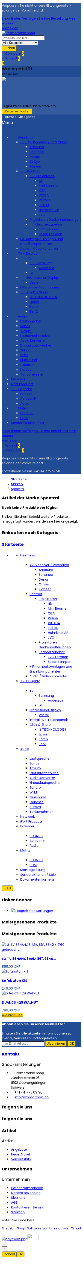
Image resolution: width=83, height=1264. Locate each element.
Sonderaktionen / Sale (29, 422)
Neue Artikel (20, 1154)
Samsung (41, 263)
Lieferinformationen (27, 1188)
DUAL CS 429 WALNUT (20, 1002)
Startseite (13, 544)
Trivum (26, 331)
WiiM (24, 355)
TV (25, 258)
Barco (34, 306)
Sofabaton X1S (14, 980)
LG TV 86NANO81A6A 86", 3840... (29, 958)
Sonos (25, 326)
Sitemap (18, 1212)
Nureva (26, 369)
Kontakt (10, 1054)
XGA (42, 190)
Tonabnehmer (32, 374)
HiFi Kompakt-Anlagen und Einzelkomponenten (41, 241)
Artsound (37, 147)
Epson (34, 302)
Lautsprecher (31, 321)
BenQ (34, 311)
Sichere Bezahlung (26, 1193)
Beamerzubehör (46, 224)
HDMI (24, 418)
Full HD (44, 205)
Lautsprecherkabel (35, 335)
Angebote (19, 1149)
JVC (42, 214)
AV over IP (28, 398)
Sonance (37, 152)
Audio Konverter (33, 340)
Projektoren (42, 176)
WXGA (44, 195)
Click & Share (34, 292)
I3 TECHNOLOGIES (43, 297)
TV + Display (24, 253)
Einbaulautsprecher (35, 345)
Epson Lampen (50, 234)
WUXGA (45, 200)
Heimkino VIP (49, 210)
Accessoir (46, 268)
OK (7, 888)
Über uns (18, 1197)
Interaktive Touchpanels (39, 287)
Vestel (34, 282)
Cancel (9, 1254)
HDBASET (27, 393)
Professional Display (39, 277)
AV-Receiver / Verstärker (43, 142)
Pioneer (36, 166)
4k (41, 181)
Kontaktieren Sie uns (27, 1207)
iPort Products (22, 384)
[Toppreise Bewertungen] (32, 910)
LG (31, 272)
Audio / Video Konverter (39, 248)
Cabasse (27, 364)
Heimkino (22, 137)
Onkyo (35, 161)
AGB (14, 1202)
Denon (35, 156)
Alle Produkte (12, 1015)
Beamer (30, 171)
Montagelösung (32, 869)
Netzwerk (18, 379)
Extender (21, 389)
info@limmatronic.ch (32, 1097)
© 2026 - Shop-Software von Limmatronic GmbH (41, 1228)
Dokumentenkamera (37, 879)
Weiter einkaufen (17, 111)
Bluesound (28, 360)
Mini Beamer (49, 185)
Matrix (19, 408)
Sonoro (26, 350)
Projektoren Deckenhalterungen (55, 219)
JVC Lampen (49, 229)
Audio (19, 316)
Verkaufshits (21, 1159)
